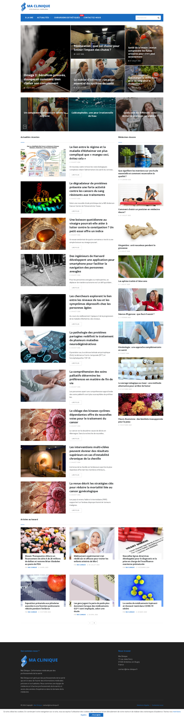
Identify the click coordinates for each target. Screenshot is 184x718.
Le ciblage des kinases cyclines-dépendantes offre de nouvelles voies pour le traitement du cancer (90, 416)
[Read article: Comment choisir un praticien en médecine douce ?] (140, 195)
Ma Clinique (32, 567)
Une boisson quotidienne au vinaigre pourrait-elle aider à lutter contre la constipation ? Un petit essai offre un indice (91, 225)
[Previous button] (24, 127)
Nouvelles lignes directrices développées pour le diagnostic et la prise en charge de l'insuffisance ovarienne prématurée (140, 560)
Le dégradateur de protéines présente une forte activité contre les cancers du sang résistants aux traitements (88, 189)
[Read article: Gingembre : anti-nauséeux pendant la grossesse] (140, 231)
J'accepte (96, 715)
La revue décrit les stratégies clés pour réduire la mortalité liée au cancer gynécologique (91, 487)
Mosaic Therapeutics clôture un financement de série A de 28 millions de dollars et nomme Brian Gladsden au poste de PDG (43, 560)
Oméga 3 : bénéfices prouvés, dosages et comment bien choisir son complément (45, 79)
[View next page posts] (94, 623)
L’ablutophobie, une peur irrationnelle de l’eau (92, 114)
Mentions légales (143, 705)
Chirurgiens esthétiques (68, 17)
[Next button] (159, 127)
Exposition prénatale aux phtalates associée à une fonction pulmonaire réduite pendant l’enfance (42, 606)
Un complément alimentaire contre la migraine (44, 114)
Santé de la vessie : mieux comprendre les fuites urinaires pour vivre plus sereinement (142, 52)
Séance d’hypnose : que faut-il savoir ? (136, 314)
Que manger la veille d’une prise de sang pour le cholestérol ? (143, 80)
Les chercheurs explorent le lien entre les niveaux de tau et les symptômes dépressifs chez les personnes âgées (90, 301)
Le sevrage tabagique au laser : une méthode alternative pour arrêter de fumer (139, 384)
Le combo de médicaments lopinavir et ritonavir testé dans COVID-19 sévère (140, 606)
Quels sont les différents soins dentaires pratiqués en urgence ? (140, 114)
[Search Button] (158, 17)
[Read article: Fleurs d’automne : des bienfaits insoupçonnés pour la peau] (140, 404)
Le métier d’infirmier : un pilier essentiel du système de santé (94, 81)
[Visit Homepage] (35, 7)
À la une (29, 18)
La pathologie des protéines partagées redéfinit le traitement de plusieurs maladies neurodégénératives (91, 338)
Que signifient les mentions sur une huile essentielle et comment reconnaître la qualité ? (138, 173)
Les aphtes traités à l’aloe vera (132, 281)
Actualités (43, 18)
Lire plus (77, 175)
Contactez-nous (92, 18)
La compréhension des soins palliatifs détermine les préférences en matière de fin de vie (91, 377)
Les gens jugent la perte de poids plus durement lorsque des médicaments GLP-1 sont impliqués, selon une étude (91, 607)
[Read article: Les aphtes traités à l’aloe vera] (140, 266)
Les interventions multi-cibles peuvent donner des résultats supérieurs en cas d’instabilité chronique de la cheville (89, 452)
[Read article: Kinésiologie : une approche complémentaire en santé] (140, 332)
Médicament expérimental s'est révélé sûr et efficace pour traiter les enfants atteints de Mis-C (91, 559)
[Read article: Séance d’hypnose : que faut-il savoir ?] (140, 299)
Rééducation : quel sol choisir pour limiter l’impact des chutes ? (97, 47)
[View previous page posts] (90, 623)
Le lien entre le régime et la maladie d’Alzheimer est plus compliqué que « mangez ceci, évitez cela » (89, 152)
